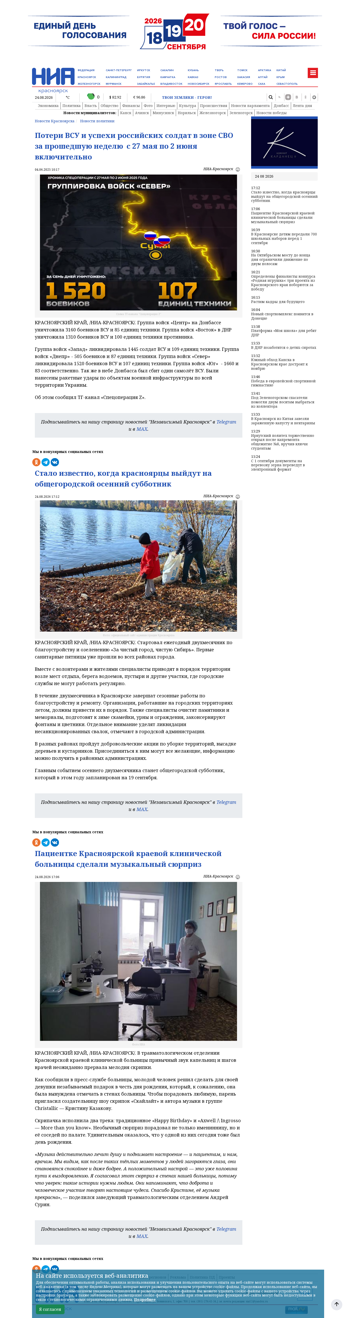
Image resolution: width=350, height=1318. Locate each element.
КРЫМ (280, 77)
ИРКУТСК (143, 70)
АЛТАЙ (262, 77)
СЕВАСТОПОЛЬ (287, 83)
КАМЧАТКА (167, 77)
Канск (125, 112)
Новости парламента (250, 105)
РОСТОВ (221, 77)
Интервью (166, 105)
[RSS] (279, 97)
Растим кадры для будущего (278, 302)
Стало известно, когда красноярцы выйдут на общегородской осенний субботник (284, 196)
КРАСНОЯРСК (87, 77)
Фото (148, 105)
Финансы (131, 105)
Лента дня (302, 105)
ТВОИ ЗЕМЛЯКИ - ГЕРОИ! (187, 97)
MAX (142, 429)
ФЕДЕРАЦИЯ (86, 70)
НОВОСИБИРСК (198, 83)
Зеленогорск (241, 112)
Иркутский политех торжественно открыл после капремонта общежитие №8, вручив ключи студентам (282, 442)
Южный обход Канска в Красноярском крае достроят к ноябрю (279, 364)
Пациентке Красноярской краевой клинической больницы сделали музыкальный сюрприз (283, 217)
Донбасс (281, 105)
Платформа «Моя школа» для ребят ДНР (283, 333)
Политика (72, 105)
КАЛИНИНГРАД (116, 77)
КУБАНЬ (193, 70)
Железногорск (213, 112)
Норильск (187, 112)
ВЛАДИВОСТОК (171, 83)
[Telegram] (314, 97)
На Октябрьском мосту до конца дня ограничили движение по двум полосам (280, 259)
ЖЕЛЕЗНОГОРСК (89, 83)
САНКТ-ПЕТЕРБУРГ (119, 70)
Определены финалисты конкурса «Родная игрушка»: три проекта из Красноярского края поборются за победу (283, 282)
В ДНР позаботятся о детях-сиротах (283, 347)
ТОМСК (242, 70)
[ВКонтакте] (297, 97)
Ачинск (142, 112)
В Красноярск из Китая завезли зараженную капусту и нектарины (283, 421)
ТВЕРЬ (219, 70)
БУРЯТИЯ (143, 77)
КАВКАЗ (193, 77)
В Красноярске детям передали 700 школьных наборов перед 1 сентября (284, 238)
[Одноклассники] (305, 97)
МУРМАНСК (113, 83)
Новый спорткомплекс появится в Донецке (282, 316)
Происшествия (213, 105)
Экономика (48, 105)
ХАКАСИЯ (243, 77)
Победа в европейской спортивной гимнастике (283, 383)
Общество (109, 105)
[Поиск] (270, 97)
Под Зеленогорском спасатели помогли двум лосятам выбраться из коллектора (282, 402)
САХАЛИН (167, 70)
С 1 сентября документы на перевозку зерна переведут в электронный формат (278, 465)
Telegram (226, 422)
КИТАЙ (281, 70)
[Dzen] (288, 97)
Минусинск (163, 112)
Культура (187, 105)
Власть (91, 105)
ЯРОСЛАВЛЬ (223, 83)
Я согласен (50, 1309)
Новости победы (271, 112)
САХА (261, 83)
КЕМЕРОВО (245, 83)
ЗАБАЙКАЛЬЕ (146, 83)
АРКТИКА (264, 70)
